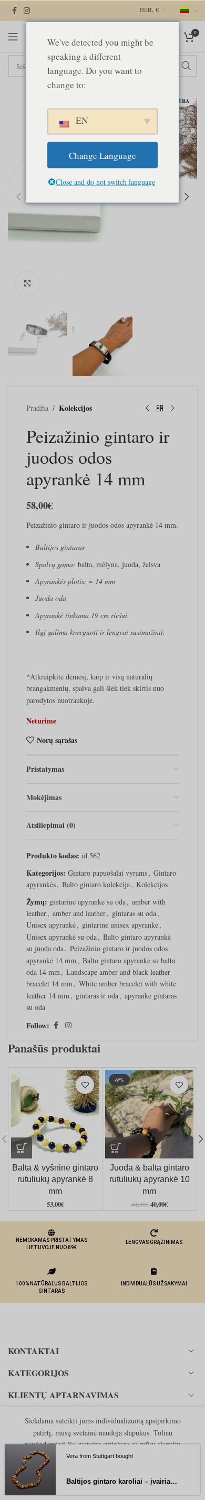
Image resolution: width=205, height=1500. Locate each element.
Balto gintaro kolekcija (96, 884)
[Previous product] (147, 408)
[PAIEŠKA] (186, 66)
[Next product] (172, 408)
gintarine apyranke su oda (87, 902)
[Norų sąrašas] (85, 1085)
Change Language (102, 155)
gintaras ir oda (97, 996)
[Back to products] (159, 408)
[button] (18, 196)
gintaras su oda (134, 913)
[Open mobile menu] (13, 36)
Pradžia (37, 408)
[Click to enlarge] (27, 283)
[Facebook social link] (14, 11)
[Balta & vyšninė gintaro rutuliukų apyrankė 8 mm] (55, 1114)
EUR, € (149, 9)
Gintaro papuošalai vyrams (107, 873)
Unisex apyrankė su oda (61, 937)
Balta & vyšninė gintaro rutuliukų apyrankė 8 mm (55, 1179)
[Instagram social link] (26, 11)
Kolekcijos (75, 407)
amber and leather (79, 913)
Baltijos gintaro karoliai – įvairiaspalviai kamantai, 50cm (122, 1481)
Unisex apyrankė (51, 925)
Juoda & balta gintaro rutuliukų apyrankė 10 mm (149, 1179)
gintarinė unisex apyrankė (120, 925)
